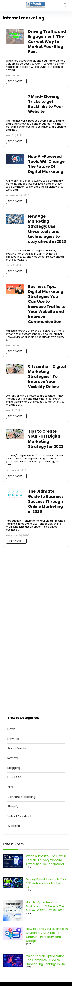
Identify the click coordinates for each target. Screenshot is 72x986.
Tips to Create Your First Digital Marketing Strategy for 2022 (45, 439)
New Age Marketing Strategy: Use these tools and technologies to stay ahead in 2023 (47, 229)
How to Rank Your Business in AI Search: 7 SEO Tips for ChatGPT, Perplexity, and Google (47, 935)
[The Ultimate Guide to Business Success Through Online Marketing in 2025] (15, 491)
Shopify (12, 806)
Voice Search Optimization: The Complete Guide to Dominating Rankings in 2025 (46, 960)
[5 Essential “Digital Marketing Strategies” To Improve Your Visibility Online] (15, 366)
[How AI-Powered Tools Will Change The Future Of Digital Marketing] (15, 156)
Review (12, 758)
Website (13, 826)
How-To (13, 739)
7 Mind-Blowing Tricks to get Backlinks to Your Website (45, 104)
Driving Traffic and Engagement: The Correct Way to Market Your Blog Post (47, 41)
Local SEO (14, 777)
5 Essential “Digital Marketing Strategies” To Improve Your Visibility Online (47, 376)
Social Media (16, 748)
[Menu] (5, 5)
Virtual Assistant (19, 816)
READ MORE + (16, 81)
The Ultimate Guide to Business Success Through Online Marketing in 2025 (46, 501)
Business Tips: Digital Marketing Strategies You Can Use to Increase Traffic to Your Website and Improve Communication (47, 304)
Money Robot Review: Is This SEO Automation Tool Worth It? (46, 883)
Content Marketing (21, 797)
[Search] (66, 5)
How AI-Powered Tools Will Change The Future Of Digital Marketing (46, 164)
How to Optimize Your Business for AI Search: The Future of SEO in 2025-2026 (45, 906)
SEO (10, 787)
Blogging (13, 768)
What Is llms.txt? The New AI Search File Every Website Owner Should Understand (46, 860)
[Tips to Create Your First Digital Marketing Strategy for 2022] (15, 431)
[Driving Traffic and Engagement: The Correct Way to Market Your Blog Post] (15, 31)
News (11, 729)
